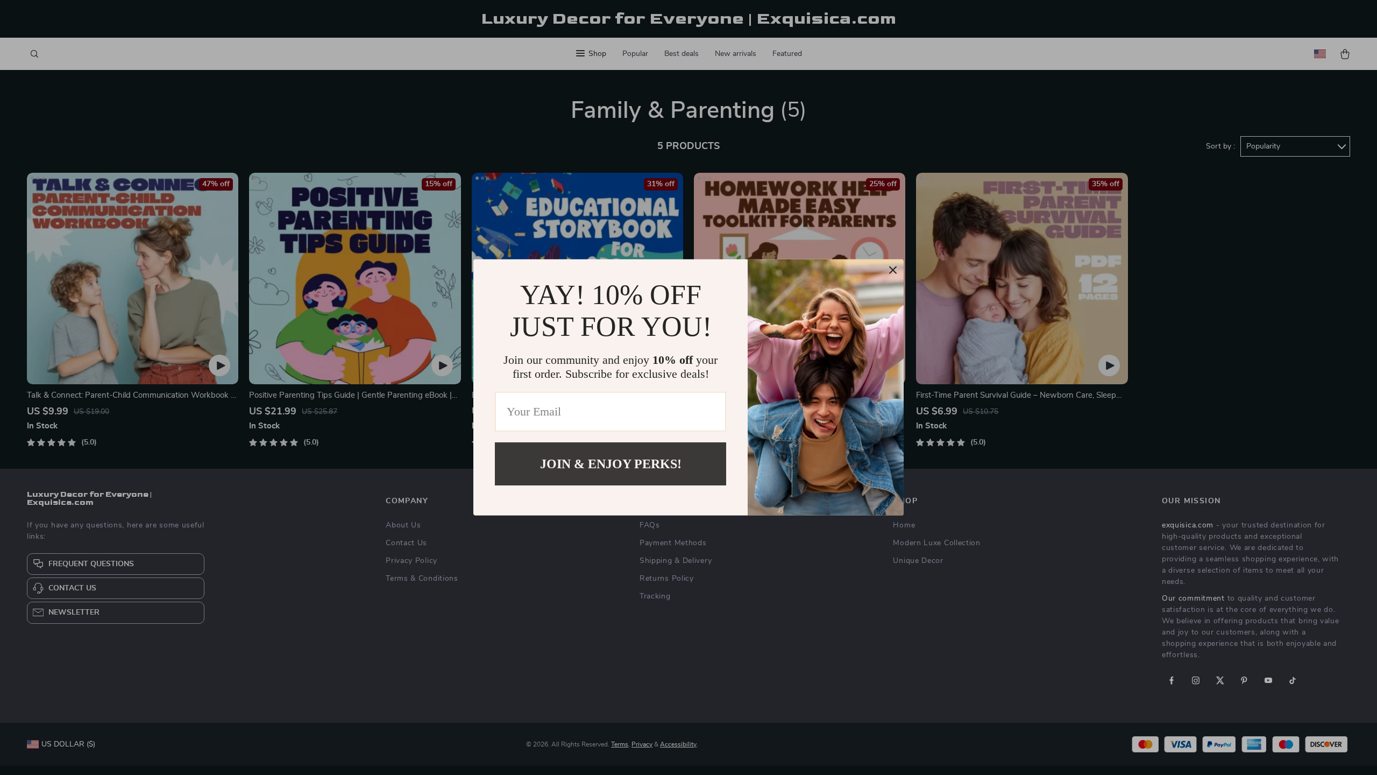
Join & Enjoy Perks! (611, 464)
